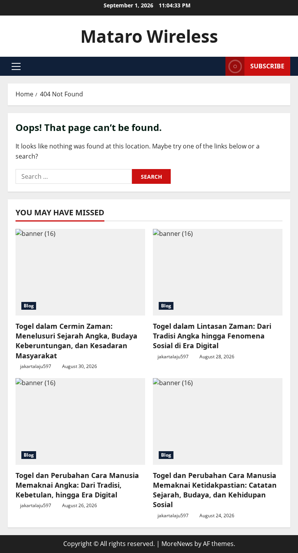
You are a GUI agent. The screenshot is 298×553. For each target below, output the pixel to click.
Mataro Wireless (149, 36)
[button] (16, 66)
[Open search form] (217, 66)
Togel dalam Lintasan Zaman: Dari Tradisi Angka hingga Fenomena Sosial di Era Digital (212, 335)
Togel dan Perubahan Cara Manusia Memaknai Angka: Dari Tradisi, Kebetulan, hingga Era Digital (77, 485)
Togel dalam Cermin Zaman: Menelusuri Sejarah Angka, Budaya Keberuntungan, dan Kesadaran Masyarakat (76, 340)
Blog (29, 305)
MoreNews (177, 543)
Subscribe (267, 66)
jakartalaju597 (35, 366)
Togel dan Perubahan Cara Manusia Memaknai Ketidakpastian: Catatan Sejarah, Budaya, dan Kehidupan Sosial (215, 490)
